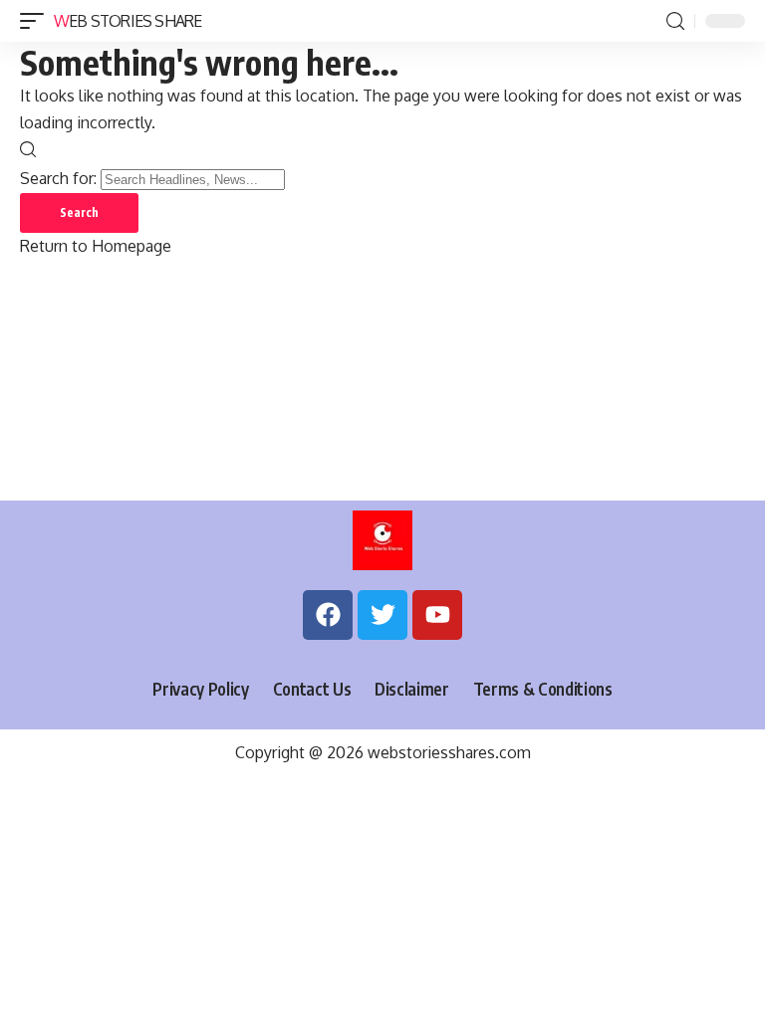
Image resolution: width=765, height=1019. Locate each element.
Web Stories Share (127, 21)
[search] (675, 21)
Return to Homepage (95, 246)
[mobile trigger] (37, 21)
